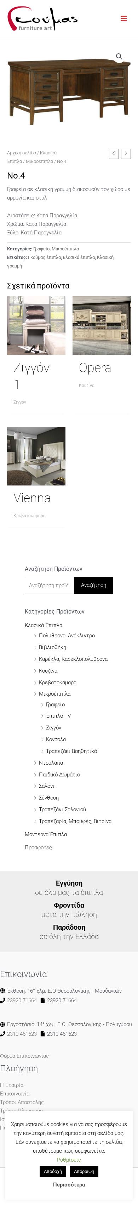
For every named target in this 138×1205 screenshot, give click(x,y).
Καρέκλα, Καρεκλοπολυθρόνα (73, 659)
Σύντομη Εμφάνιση (36, 349)
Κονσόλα (56, 739)
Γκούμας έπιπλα (44, 257)
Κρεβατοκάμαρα (57, 682)
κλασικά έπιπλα (79, 257)
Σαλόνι (46, 786)
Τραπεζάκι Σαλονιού (62, 809)
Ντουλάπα (51, 763)
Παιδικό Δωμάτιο (59, 774)
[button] (119, 56)
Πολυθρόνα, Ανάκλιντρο (67, 635)
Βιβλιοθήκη (52, 647)
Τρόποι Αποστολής (22, 1102)
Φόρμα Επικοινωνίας (24, 1056)
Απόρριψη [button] (84, 1171)
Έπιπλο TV (58, 716)
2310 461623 (22, 1034)
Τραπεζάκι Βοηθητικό (71, 751)
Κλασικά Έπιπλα (43, 625)
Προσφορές (38, 847)
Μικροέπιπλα (39, 161)
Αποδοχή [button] (53, 1171)
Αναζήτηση (93, 585)
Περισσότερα (69, 1185)
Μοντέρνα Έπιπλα (46, 834)
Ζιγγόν (53, 727)
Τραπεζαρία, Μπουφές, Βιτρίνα (75, 821)
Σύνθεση (49, 798)
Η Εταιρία (11, 1085)
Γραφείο (41, 248)
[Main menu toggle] (124, 18)
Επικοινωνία (14, 1093)
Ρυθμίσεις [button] (69, 1160)
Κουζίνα (48, 671)
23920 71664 (22, 1000)
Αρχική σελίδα (21, 152)
